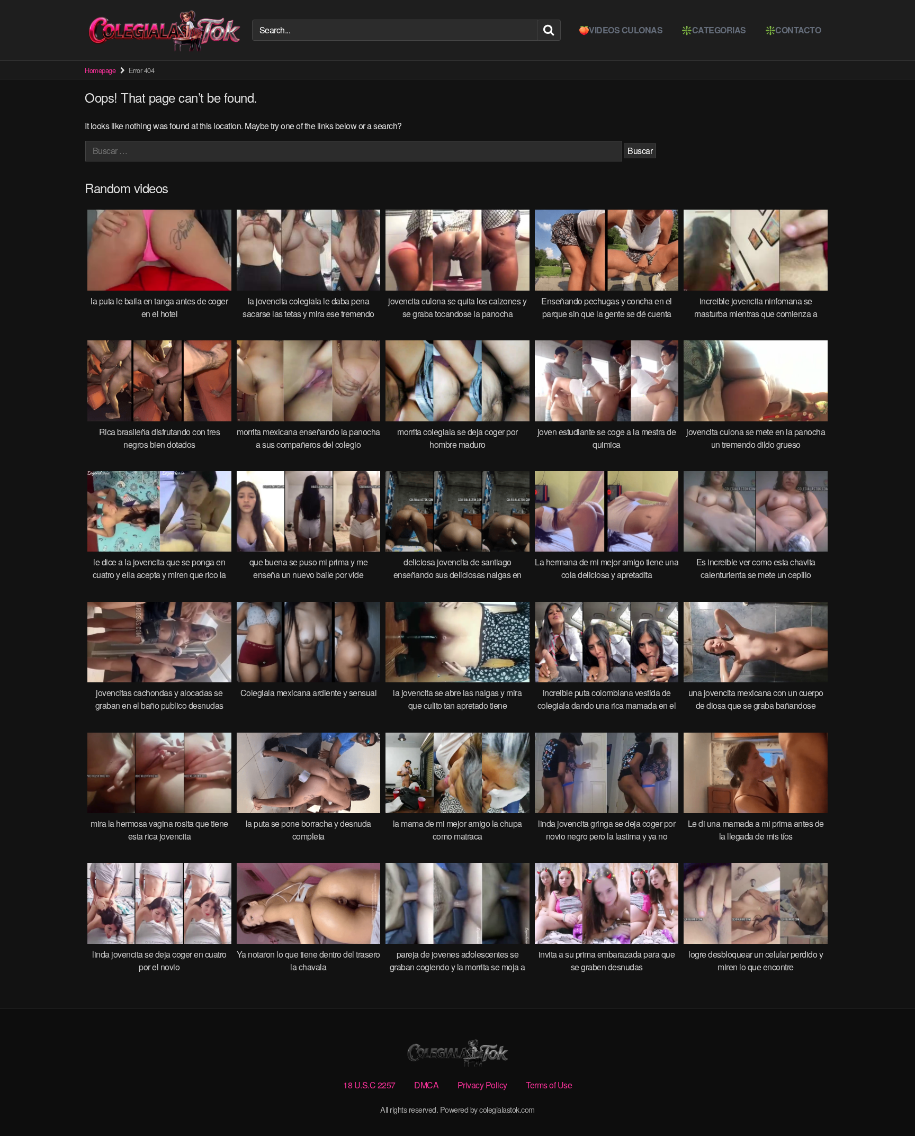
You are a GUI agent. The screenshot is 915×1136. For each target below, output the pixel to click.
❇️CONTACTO (793, 30)
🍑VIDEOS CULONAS (621, 30)
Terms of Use (549, 1085)
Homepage (100, 70)
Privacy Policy (482, 1085)
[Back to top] (885, 1102)
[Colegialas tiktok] (164, 30)
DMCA (426, 1085)
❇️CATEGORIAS (713, 30)
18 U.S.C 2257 (369, 1085)
